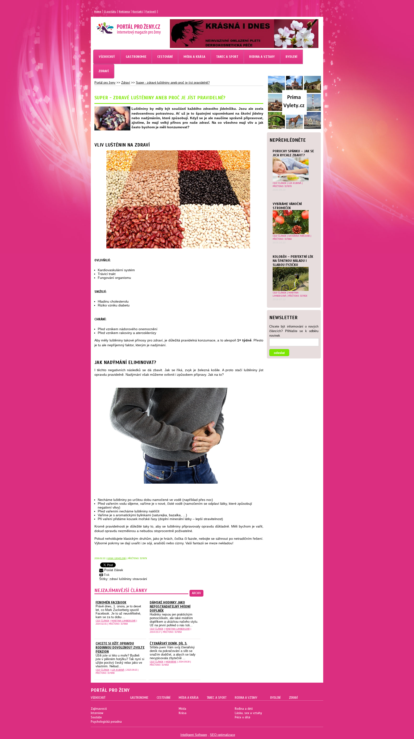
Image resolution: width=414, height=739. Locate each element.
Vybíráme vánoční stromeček (287, 206)
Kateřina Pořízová (299, 235)
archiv (196, 593)
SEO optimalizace (222, 735)
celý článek (279, 183)
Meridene (171, 661)
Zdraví (125, 82)
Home (97, 11)
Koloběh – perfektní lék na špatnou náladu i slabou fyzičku (293, 261)
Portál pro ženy (104, 82)
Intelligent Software (193, 735)
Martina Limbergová (286, 294)
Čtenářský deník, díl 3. (168, 643)
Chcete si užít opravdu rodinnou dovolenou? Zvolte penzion (120, 647)
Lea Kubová (294, 183)
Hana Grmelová (116, 558)
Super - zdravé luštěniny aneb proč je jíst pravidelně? (173, 82)
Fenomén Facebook (111, 602)
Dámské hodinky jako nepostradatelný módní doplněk (170, 606)
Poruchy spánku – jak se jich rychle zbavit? (293, 153)
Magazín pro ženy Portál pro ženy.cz (120, 26)
